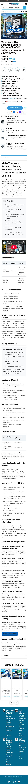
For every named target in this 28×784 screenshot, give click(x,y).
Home (3, 11)
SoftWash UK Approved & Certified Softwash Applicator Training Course (5, 691)
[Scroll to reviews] (14, 73)
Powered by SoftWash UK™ (14, 778)
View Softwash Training (9, 633)
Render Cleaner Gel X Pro (16, 690)
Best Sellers (10, 11)
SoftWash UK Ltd (11, 776)
